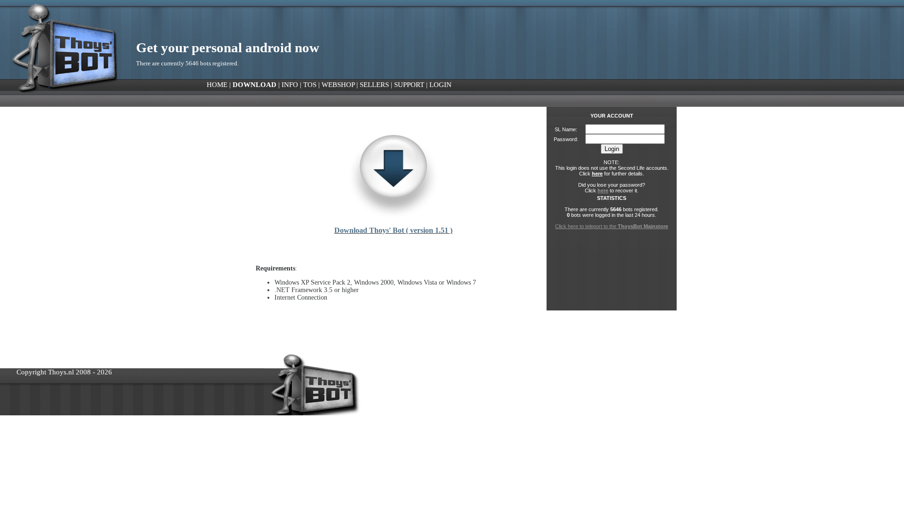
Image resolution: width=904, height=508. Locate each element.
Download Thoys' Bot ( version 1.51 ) (393, 230)
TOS (309, 84)
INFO (290, 84)
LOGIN (440, 84)
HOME (217, 84)
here (597, 173)
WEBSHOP (338, 84)
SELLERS (374, 84)
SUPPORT (409, 84)
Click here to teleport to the (611, 226)
